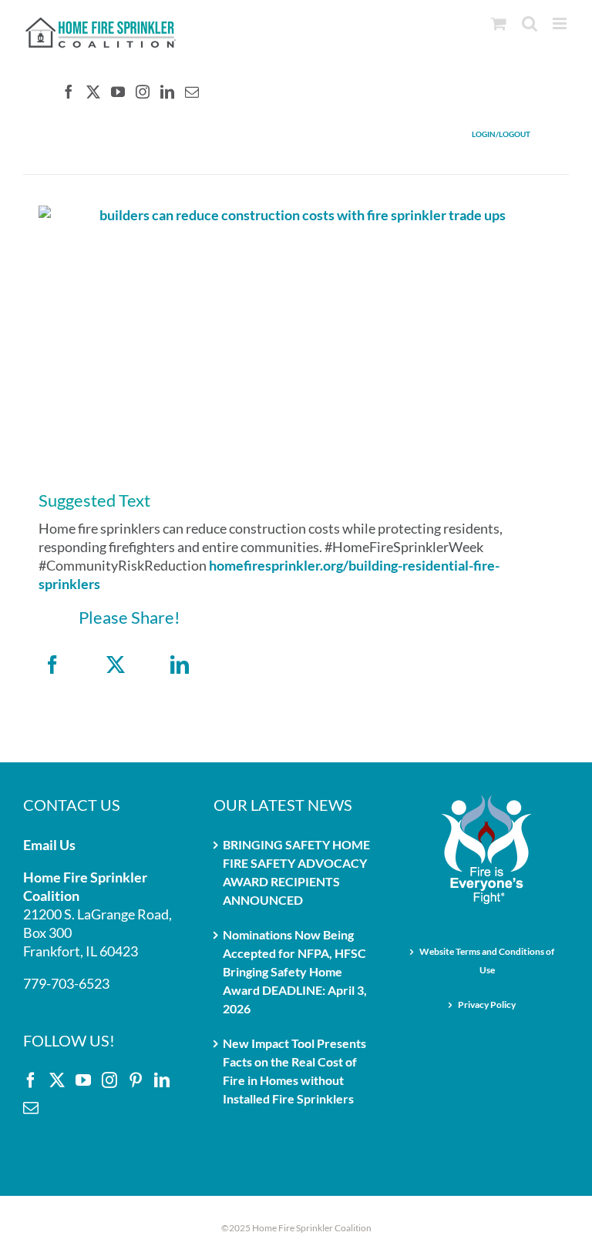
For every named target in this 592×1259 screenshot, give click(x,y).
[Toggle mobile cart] (498, 23)
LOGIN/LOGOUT (501, 134)
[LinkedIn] (167, 92)
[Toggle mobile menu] (561, 23)
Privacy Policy (487, 1004)
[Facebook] (69, 92)
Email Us (49, 844)
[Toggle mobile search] (529, 23)
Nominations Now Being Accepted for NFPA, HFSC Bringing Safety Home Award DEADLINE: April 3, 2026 (295, 971)
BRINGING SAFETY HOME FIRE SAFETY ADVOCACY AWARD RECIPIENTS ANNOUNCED (296, 872)
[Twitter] (93, 92)
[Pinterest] (135, 1080)
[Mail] (192, 92)
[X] (116, 664)
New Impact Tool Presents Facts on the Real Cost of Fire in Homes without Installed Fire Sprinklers (294, 1071)
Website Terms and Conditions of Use (486, 961)
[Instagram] (143, 92)
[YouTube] (118, 92)
